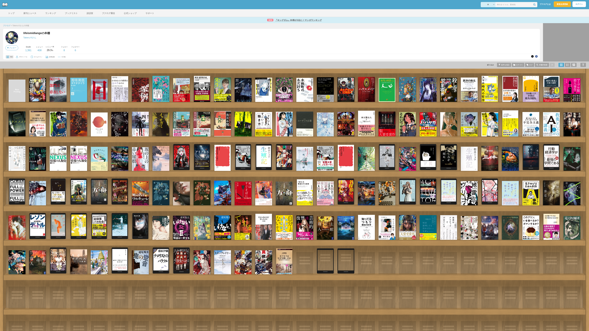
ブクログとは (545, 4)
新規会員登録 (562, 4)
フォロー (12, 48)
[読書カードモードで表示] (574, 65)
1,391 (28, 50)
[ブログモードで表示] (567, 65)
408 (39, 50)
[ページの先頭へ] (583, 65)
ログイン (579, 4)
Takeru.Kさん (29, 37)
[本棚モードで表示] (561, 65)
